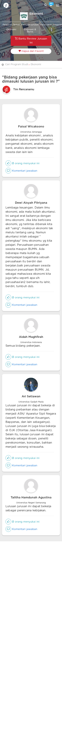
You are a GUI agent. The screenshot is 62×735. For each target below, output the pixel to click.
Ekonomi (36, 64)
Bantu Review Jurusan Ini (32, 40)
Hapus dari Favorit (32, 51)
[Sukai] (8, 163)
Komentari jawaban (24, 171)
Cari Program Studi (16, 64)
